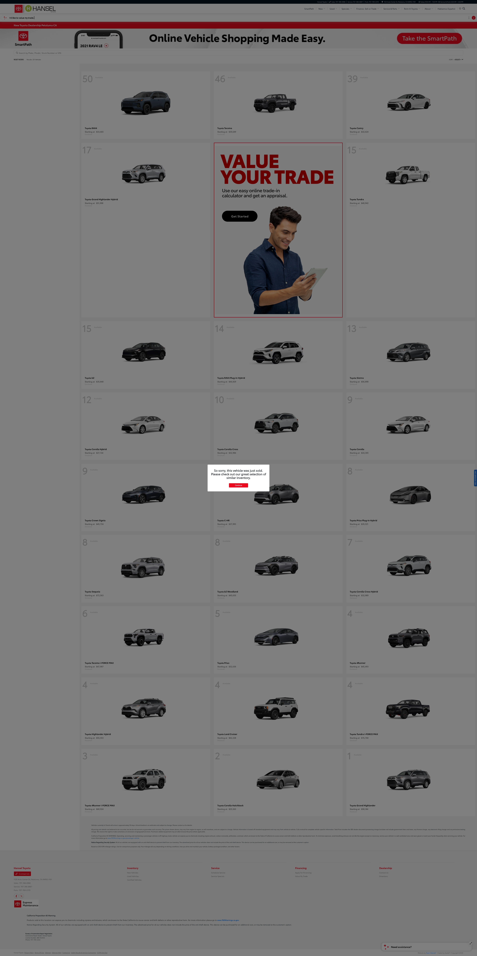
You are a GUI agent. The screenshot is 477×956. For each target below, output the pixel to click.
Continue (238, 485)
